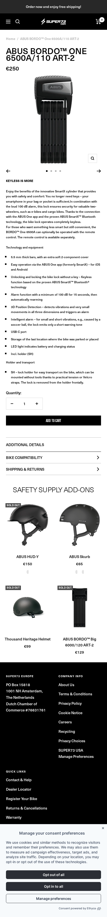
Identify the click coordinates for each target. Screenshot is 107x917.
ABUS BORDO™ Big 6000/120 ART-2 (79, 641)
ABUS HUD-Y (27, 556)
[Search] (17, 21)
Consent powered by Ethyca (77, 908)
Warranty (13, 817)
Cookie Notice (70, 712)
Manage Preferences (76, 756)
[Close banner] (104, 827)
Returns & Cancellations (26, 808)
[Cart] (98, 21)
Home (10, 38)
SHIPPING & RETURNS (25, 469)
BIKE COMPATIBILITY (24, 457)
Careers (65, 721)
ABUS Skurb (79, 556)
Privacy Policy (70, 703)
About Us (66, 684)
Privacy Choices (71, 740)
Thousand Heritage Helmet (28, 638)
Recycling (66, 731)
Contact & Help (19, 779)
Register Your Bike (21, 798)
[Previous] (8, 171)
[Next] (99, 171)
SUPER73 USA (70, 750)
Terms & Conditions (75, 693)
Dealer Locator (18, 789)
